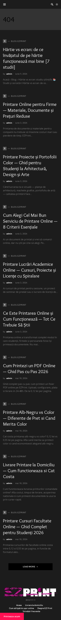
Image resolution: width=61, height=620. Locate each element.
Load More (29, 566)
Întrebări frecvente (31, 611)
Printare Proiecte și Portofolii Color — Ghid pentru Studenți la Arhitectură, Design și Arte (30, 165)
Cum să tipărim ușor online (21, 608)
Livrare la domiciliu (34, 605)
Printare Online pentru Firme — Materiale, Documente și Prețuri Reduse (30, 110)
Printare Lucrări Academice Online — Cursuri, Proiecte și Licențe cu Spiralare (29, 270)
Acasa (19, 605)
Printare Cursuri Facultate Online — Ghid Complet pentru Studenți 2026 (27, 526)
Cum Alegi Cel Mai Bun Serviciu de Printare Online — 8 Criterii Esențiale (30, 221)
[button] (57, 4)
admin (9, 74)
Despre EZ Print (44, 608)
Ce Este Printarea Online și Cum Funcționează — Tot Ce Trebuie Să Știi (29, 319)
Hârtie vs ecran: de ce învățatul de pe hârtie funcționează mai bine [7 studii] (26, 58)
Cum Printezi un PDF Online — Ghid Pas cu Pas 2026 (29, 368)
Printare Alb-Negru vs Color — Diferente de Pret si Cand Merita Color (29, 418)
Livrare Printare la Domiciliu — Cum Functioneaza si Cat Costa (29, 470)
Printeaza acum (12, 616)
